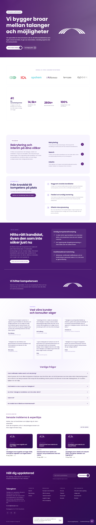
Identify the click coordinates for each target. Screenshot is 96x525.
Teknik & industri (47, 495)
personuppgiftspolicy (39, 521)
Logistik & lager (46, 498)
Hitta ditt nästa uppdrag (80, 490)
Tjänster (62, 493)
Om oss (62, 490)
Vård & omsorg (46, 493)
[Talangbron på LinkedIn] (14, 512)
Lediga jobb (77, 493)
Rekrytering (31, 493)
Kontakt (62, 498)
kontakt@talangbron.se (12, 505)
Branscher (62, 495)
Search (30, 490)
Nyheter (76, 498)
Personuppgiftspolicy (73, 521)
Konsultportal (77, 495)
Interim (30, 495)
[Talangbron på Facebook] (7, 512)
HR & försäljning (47, 500)
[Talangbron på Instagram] (11, 512)
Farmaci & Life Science (48, 490)
